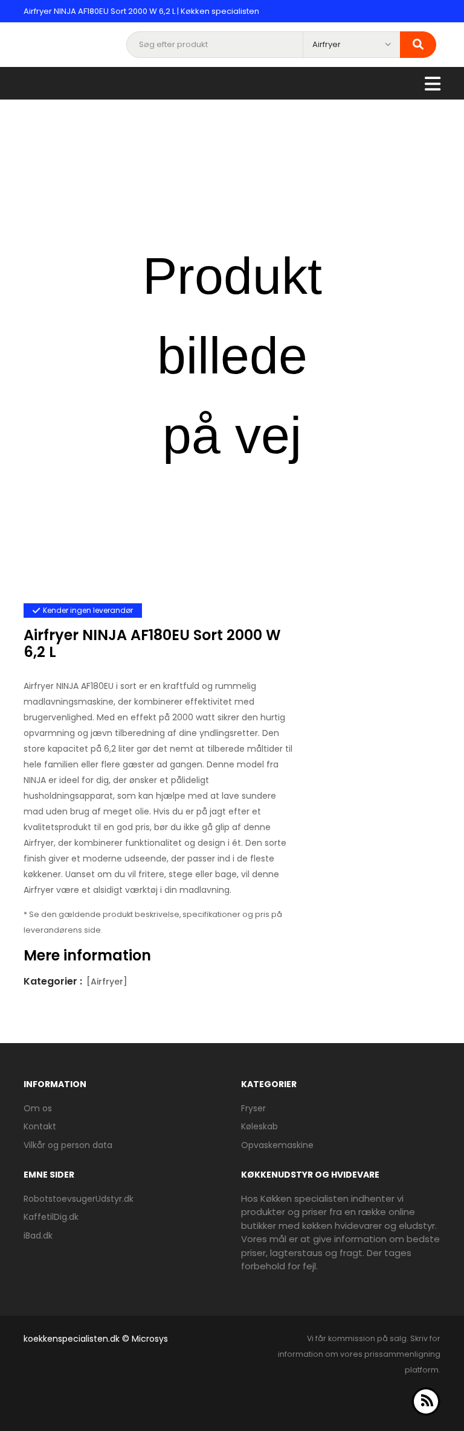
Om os (38, 1108)
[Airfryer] (106, 982)
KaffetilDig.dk (51, 1217)
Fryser (253, 1108)
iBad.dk (38, 1236)
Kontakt (40, 1126)
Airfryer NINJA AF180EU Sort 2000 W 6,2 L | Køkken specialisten (141, 11)
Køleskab (259, 1126)
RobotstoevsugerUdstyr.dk (79, 1199)
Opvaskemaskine (277, 1145)
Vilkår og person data (68, 1145)
